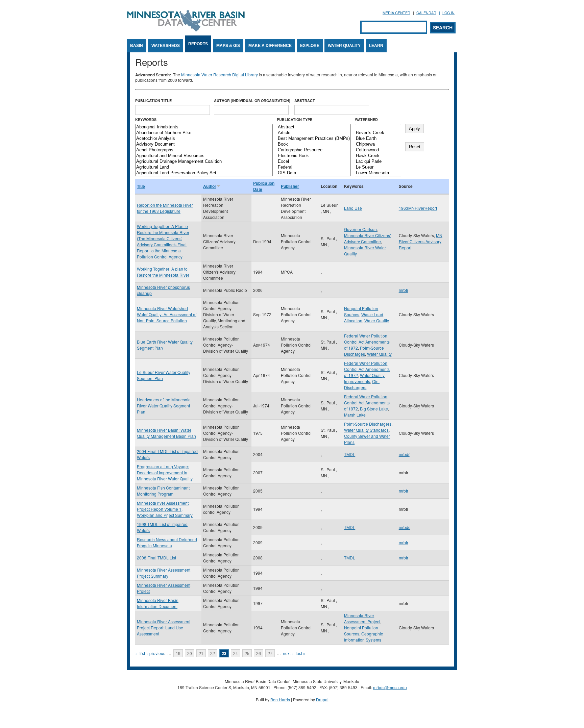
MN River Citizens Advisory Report (420, 241)
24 (235, 653)
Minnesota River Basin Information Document (157, 603)
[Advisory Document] (204, 144)
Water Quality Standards (366, 430)
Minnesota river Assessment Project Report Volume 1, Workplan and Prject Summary (165, 509)
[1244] (378, 127)
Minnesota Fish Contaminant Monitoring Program (163, 491)
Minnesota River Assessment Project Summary (163, 573)
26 (258, 653)
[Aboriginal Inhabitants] (204, 127)
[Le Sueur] (378, 167)
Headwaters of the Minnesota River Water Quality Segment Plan (164, 406)
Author (209, 186)
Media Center (396, 12)
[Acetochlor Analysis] (204, 139)
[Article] (313, 133)
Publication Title (153, 100)
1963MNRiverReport (418, 208)
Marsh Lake (355, 415)
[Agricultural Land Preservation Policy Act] (204, 173)
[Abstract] (313, 127)
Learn (376, 45)
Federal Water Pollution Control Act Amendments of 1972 (367, 342)
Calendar (426, 12)
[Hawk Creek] (378, 156)
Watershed (366, 119)
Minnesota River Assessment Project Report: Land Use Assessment (163, 627)
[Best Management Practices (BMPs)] (313, 139)
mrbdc (404, 527)
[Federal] (313, 167)
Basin (136, 45)
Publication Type (294, 119)
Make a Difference (270, 45)
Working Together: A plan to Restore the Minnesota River (163, 272)
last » (301, 653)
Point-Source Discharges (364, 351)
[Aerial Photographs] (204, 150)
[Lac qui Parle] (378, 162)
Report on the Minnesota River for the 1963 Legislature (165, 208)
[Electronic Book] (313, 156)
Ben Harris (280, 699)
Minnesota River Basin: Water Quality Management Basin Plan (166, 433)
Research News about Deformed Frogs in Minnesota (167, 542)
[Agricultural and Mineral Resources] (204, 156)
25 (247, 653)
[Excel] (313, 162)
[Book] (313, 144)
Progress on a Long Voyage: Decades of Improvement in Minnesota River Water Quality (165, 472)
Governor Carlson (360, 229)
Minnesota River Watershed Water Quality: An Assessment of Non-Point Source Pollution (166, 314)
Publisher (290, 186)
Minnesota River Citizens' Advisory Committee (367, 238)
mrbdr (404, 454)
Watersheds (165, 45)
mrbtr (403, 290)
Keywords (145, 119)
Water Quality (344, 45)
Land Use (353, 208)
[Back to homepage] (186, 30)
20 (189, 653)
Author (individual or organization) (252, 100)
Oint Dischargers (362, 384)
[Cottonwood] (378, 150)
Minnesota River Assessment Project (362, 618)
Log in (448, 12)
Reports (198, 44)
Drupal (322, 699)
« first (140, 653)
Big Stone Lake (374, 408)
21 (201, 653)
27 (270, 653)
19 (178, 653)
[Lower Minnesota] (378, 173)
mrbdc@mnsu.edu (390, 687)
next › (288, 653)
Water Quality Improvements (364, 378)
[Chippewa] (378, 144)
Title (141, 186)
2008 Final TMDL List (156, 557)
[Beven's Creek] (378, 133)
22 (212, 653)
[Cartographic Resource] (313, 150)
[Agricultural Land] (204, 167)
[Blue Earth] (378, 139)
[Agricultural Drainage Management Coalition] (204, 162)
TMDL (349, 454)
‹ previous (156, 653)
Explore (309, 45)
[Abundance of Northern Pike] (204, 133)
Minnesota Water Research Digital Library (219, 74)
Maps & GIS (228, 45)
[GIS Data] (313, 173)
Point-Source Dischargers (367, 424)
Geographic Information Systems (363, 637)
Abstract (304, 100)
